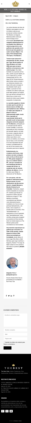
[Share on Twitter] (9, 295)
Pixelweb (16, 420)
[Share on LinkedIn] (11, 295)
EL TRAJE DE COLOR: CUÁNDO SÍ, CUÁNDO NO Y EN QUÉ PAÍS (15, 389)
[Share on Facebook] (6, 295)
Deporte (16, 16)
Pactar (20, 420)
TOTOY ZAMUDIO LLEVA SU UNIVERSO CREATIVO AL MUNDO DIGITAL (15, 383)
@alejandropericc (11, 275)
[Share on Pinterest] (14, 295)
